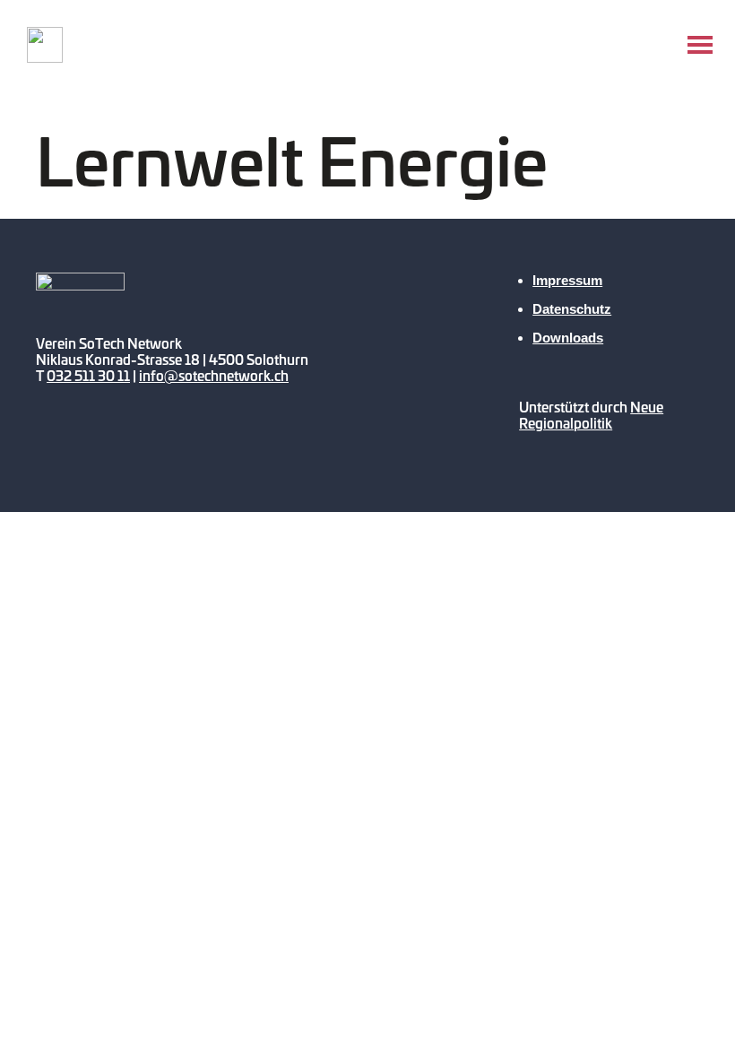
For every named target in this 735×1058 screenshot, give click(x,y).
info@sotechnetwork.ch (214, 375)
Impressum (567, 280)
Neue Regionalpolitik (591, 414)
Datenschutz (571, 309)
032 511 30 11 (88, 375)
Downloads (567, 337)
